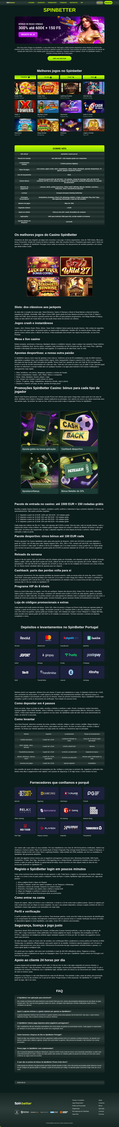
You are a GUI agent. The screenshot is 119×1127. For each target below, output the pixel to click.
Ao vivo (47, 77)
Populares (24, 77)
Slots (92, 77)
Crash (69, 77)
